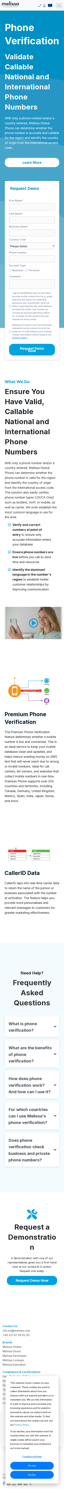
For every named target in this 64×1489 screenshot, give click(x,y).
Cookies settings (32, 1456)
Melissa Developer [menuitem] (15, 1355)
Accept (32, 1465)
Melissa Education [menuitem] (14, 1364)
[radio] (17, 270)
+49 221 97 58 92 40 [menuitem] (16, 1335)
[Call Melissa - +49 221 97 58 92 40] (40, 5)
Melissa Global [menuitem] (12, 1347)
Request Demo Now (32, 1280)
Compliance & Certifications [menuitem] (21, 1372)
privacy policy (19, 338)
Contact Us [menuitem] (10, 1326)
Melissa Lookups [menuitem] (13, 1360)
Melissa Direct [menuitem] (12, 1351)
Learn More (32, 162)
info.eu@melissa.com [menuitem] (16, 1330)
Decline (32, 1474)
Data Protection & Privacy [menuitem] (19, 1376)
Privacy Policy (21, 1424)
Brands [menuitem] (7, 1342)
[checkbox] (32, 270)
